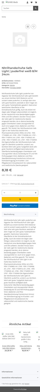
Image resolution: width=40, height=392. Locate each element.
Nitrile (12, 85)
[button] (27, 2)
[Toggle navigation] (3, 1)
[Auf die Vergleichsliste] (27, 26)
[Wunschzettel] (31, 2)
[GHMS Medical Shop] (12, 2)
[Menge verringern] (4, 192)
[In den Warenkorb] (20, 199)
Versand (20, 175)
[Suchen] (35, 8)
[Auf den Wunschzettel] (33, 26)
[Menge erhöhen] (35, 192)
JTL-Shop (23, 389)
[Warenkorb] (36, 2)
